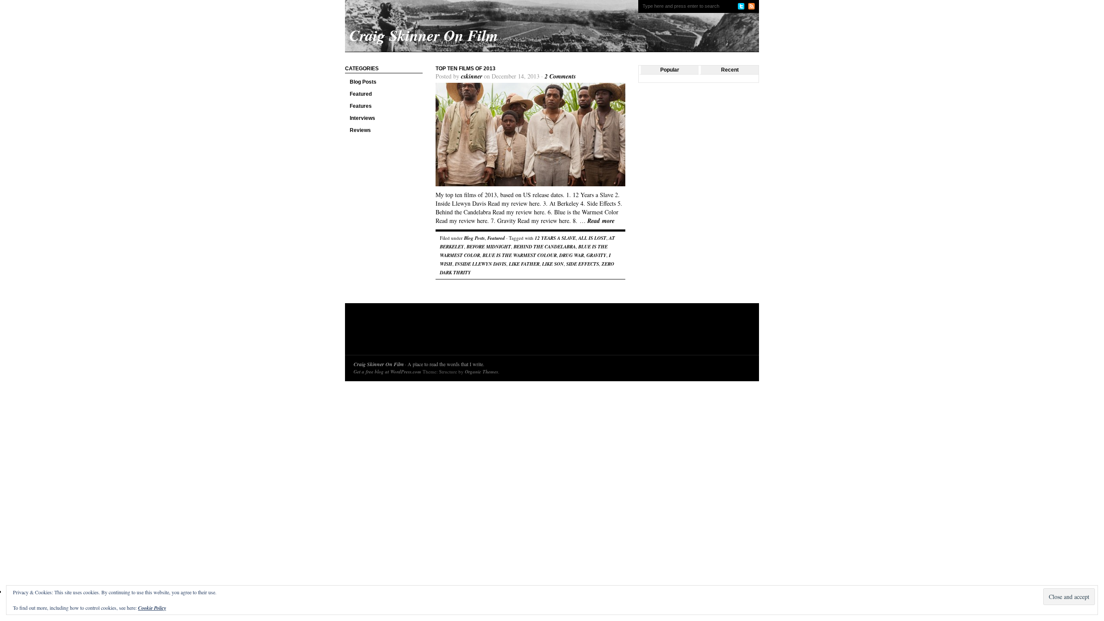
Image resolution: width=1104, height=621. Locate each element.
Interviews (362, 118)
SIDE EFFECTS (582, 263)
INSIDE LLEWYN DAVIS (480, 263)
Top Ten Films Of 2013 (466, 69)
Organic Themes (481, 371)
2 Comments (560, 76)
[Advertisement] (511, 331)
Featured (361, 94)
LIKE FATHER (524, 263)
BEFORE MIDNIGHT (489, 246)
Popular (669, 70)
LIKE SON (553, 263)
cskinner (471, 76)
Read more (601, 220)
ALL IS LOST (592, 238)
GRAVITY (596, 255)
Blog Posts (363, 82)
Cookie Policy (152, 608)
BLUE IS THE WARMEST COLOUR (520, 255)
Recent (730, 70)
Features (361, 106)
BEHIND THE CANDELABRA (545, 246)
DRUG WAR (571, 255)
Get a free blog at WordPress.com (387, 371)
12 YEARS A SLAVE (555, 238)
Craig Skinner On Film (379, 364)
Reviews (360, 130)
